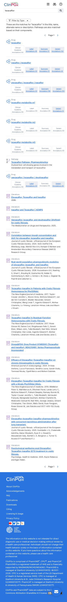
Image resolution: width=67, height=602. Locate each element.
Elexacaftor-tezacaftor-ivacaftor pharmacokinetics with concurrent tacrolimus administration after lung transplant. (35, 421)
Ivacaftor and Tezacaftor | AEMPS (27, 210)
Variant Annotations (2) (57, 70)
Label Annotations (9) (31, 50)
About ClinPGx (13, 486)
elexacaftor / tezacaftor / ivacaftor (27, 82)
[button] (48, 4)
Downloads (11, 504)
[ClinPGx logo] (33, 478)
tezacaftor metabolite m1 (23, 102)
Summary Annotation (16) (44, 90)
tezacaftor (16, 42)
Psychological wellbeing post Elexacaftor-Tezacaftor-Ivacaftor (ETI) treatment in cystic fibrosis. (32, 451)
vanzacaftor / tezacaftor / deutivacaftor (29, 177)
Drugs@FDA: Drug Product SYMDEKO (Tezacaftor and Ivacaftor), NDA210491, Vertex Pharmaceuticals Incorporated (35, 347)
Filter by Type (18, 20)
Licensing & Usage (14, 513)
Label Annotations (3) (31, 70)
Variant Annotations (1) (58, 109)
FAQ (8, 495)
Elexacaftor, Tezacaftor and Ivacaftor (28, 197)
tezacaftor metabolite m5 (23, 142)
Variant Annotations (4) (58, 184)
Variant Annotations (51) (58, 90)
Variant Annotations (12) (57, 50)
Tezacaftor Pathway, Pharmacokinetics (29, 162)
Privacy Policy (12, 518)
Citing (9, 509)
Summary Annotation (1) (44, 50)
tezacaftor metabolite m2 (23, 122)
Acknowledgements (15, 491)
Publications (12, 500)
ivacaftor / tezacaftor (21, 62)
